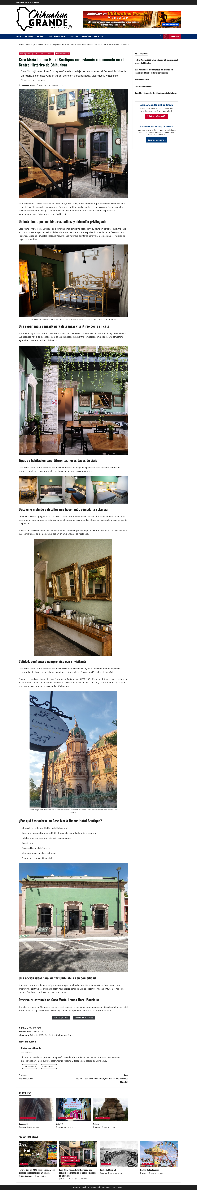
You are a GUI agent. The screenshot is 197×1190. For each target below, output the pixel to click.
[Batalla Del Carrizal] (119, 1154)
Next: (102, 1078)
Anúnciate (175, 36)
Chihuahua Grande (28, 85)
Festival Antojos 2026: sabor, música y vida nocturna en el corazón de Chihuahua (37, 1171)
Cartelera (98, 36)
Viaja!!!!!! (59, 1124)
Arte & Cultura (148, 1164)
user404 (23, 1127)
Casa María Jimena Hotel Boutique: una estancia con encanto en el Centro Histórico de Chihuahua (77, 1172)
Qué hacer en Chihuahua (44, 54)
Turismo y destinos (62, 54)
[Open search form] (161, 36)
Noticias (24, 1164)
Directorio (86, 36)
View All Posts (49, 1066)
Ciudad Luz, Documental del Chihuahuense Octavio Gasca (155, 93)
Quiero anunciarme (157, 140)
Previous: (26, 1076)
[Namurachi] (36, 1109)
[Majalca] (110, 1109)
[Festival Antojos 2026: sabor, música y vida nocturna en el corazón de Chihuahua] (38, 1154)
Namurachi (23, 1124)
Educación (74, 36)
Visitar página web (61, 1017)
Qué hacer (29, 36)
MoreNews (106, 1187)
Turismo (39, 36)
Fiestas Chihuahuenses (143, 86)
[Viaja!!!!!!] (73, 1109)
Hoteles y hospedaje (27, 54)
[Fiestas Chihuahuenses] (159, 1154)
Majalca (96, 1124)
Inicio (18, 36)
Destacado (106, 1164)
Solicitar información (156, 116)
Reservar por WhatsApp (83, 1017)
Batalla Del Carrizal (142, 79)
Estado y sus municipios (56, 36)
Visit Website (29, 1066)
